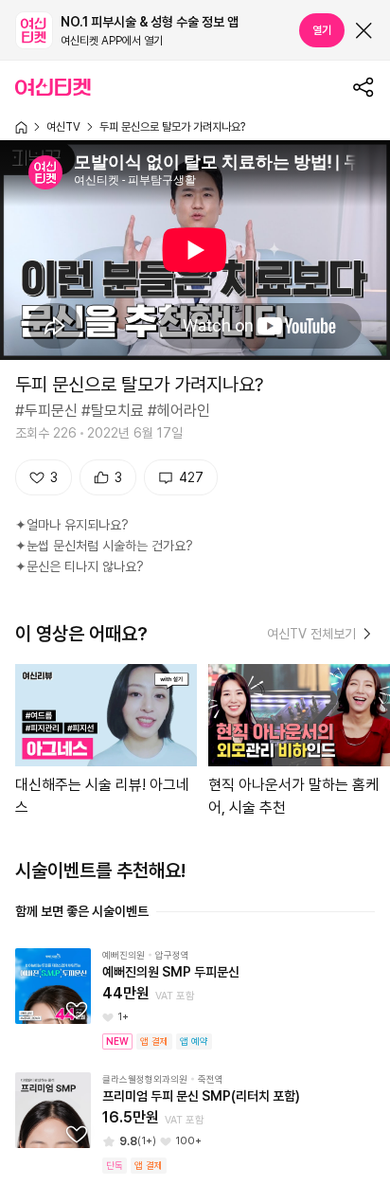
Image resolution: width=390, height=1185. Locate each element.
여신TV (63, 127)
